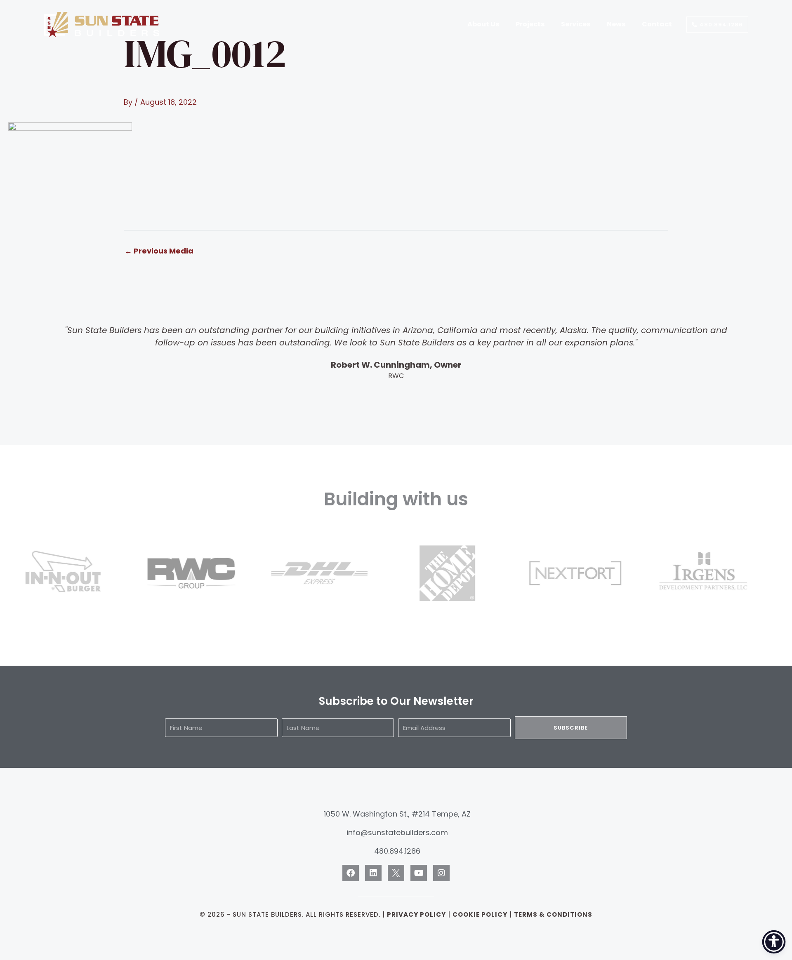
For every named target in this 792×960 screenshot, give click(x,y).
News (616, 24)
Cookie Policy (480, 914)
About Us (483, 24)
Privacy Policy (416, 914)
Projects (530, 24)
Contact (657, 24)
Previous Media (159, 251)
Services (575, 24)
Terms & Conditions (553, 914)
